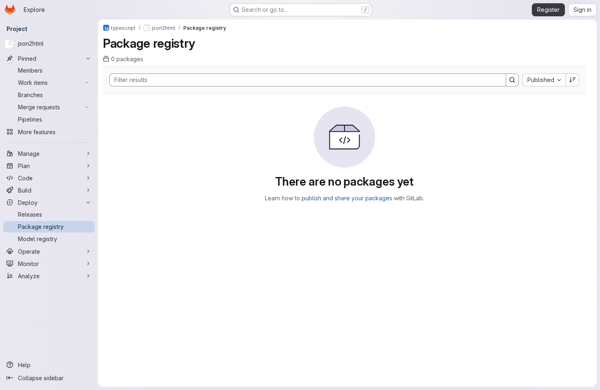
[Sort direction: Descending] (572, 79)
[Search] (512, 79)
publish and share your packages (347, 198)
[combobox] (544, 79)
